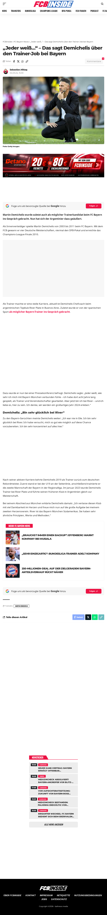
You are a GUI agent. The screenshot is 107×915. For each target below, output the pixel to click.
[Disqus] (53, 662)
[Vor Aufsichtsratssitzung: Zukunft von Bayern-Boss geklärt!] (53, 790)
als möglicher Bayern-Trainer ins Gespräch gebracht (39, 311)
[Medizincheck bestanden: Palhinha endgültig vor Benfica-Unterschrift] (53, 802)
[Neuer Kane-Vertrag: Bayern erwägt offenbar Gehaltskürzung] (53, 767)
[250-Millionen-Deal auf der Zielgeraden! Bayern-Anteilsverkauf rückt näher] (13, 571)
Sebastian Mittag (18, 69)
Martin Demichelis (21, 606)
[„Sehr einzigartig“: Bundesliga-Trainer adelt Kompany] (13, 554)
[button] (5, 4)
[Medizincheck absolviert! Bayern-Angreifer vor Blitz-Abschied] (53, 779)
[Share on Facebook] (14, 61)
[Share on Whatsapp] (23, 61)
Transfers (42, 776)
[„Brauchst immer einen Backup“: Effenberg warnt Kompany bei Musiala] (13, 537)
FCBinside (7, 42)
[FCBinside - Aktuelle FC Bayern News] (53, 4)
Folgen (92, 206)
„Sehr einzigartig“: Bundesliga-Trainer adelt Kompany (60, 553)
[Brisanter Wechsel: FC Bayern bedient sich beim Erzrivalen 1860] (53, 813)
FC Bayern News (21, 42)
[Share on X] (18, 61)
